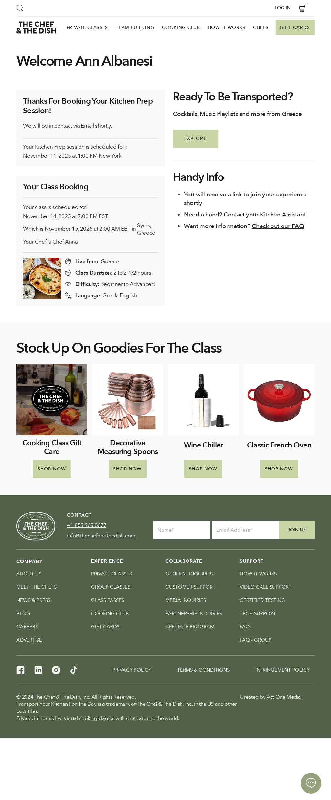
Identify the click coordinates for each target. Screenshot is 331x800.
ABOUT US (28, 574)
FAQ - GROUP (256, 640)
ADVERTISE (29, 640)
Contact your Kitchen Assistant (264, 214)
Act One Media (284, 696)
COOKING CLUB (110, 613)
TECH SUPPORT (258, 613)
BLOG (23, 613)
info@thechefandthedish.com (101, 535)
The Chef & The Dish (57, 696)
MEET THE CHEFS (36, 587)
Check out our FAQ (278, 226)
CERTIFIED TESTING (262, 600)
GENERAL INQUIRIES (189, 574)
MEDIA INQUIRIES (186, 600)
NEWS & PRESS (33, 600)
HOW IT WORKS (258, 574)
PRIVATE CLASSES (111, 574)
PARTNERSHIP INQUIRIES (194, 613)
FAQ (245, 627)
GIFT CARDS (105, 627)
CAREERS (27, 627)
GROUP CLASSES (110, 587)
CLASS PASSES (107, 600)
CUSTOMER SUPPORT (191, 587)
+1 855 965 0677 (86, 525)
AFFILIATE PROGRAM (190, 627)
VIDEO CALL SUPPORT (266, 587)
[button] (20, 8)
